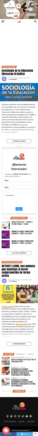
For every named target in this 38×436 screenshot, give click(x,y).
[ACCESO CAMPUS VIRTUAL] (19, 18)
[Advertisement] (19, 46)
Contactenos (30, 422)
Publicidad (22, 422)
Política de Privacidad (10, 422)
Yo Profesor (13, 79)
